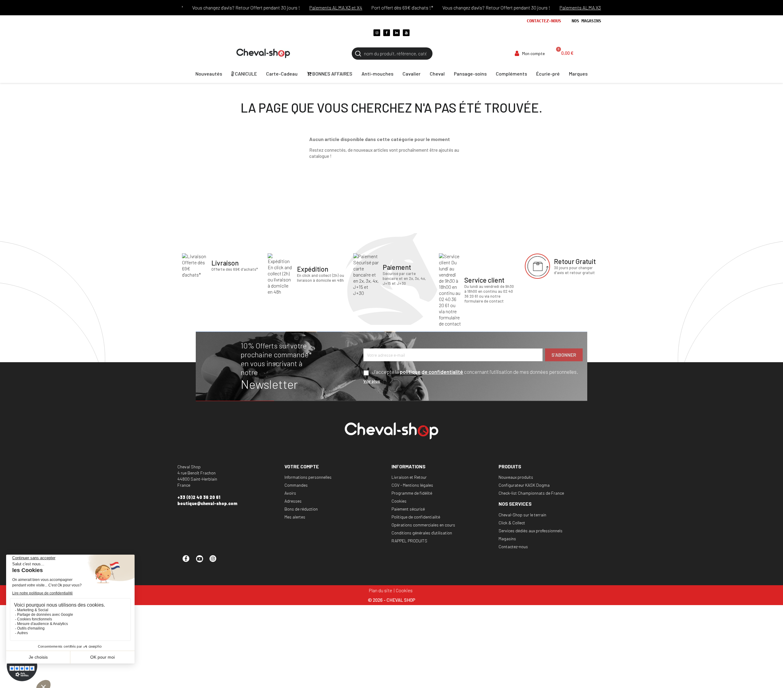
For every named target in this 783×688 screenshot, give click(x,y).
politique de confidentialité (431, 372)
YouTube (202, 561)
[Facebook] (386, 32)
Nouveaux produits (516, 477)
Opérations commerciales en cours (423, 524)
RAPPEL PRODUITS (409, 540)
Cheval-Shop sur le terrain (522, 514)
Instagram (216, 561)
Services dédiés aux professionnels (530, 530)
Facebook (189, 561)
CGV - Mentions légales (412, 485)
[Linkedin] (396, 32)
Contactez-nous (544, 20)
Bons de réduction (301, 508)
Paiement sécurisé (408, 508)
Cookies (399, 501)
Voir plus (371, 381)
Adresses (293, 501)
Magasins (507, 538)
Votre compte (301, 466)
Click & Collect (512, 522)
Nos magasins (586, 20)
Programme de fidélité (412, 493)
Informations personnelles (308, 477)
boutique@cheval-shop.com (207, 503)
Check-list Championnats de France (531, 493)
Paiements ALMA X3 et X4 (324, 7)
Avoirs (290, 493)
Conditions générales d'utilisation (422, 532)
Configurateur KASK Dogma (524, 485)
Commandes (296, 485)
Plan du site (380, 590)
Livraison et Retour (409, 477)
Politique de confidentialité (416, 516)
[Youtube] (406, 32)
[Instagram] (376, 32)
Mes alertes (294, 516)
